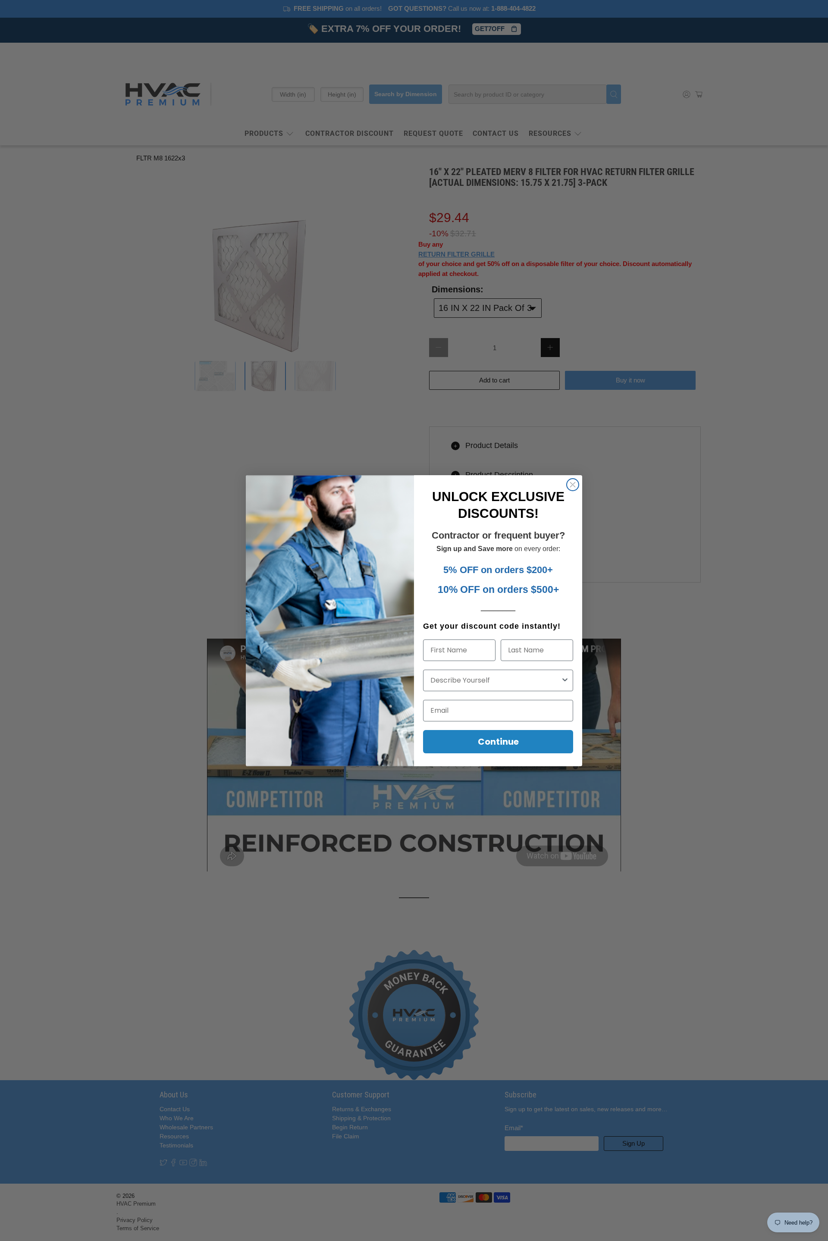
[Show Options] (565, 680)
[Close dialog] (573, 485)
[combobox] (495, 680)
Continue (498, 742)
